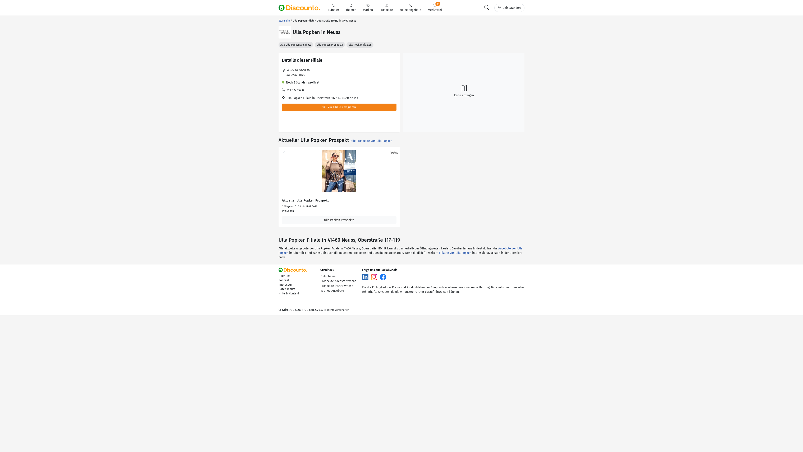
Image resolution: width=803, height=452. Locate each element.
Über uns (284, 276)
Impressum (286, 284)
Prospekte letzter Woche (337, 286)
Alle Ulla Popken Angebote (295, 44)
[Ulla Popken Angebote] (285, 32)
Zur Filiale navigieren (341, 107)
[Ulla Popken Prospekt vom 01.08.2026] (339, 171)
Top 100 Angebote (332, 291)
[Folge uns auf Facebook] (383, 277)
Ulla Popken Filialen (360, 44)
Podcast (284, 280)
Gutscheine (328, 276)
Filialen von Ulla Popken (455, 253)
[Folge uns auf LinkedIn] (365, 277)
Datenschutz (287, 289)
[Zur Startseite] (302, 8)
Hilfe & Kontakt (289, 293)
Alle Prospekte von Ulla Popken (371, 141)
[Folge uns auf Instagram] (374, 277)
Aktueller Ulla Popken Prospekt (305, 200)
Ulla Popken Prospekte (330, 44)
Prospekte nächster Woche (338, 281)
